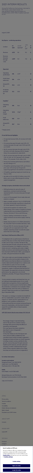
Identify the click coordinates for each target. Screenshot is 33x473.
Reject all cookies (16, 465)
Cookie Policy (6, 455)
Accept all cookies (16, 470)
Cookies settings (8, 456)
